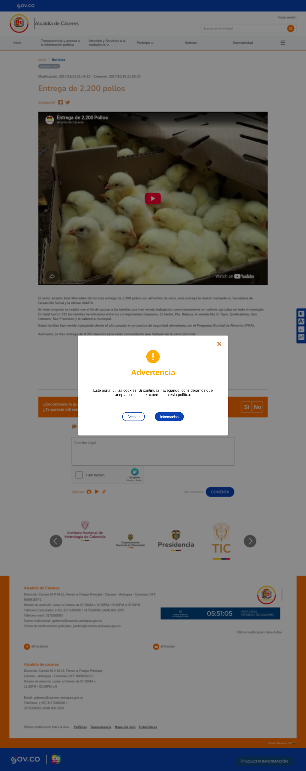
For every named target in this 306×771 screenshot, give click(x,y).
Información (169, 417)
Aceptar (133, 417)
